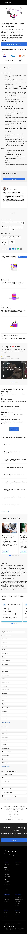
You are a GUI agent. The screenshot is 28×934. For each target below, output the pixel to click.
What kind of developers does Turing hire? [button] (13, 470)
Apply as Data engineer (13, 44)
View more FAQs (5, 514)
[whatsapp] (18, 250)
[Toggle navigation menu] (25, 2)
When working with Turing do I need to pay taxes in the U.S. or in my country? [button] (15, 463)
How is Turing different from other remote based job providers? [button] (15, 493)
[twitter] (15, 250)
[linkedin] (13, 250)
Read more (5, 554)
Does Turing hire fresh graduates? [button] (11, 507)
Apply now (13, 180)
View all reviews (14, 385)
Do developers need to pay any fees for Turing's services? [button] (15, 500)
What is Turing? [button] (7, 447)
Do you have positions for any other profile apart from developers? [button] (15, 485)
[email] (21, 250)
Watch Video (23, 258)
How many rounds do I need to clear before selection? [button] (14, 455)
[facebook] (10, 250)
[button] (13, 198)
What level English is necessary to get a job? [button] (14, 477)
